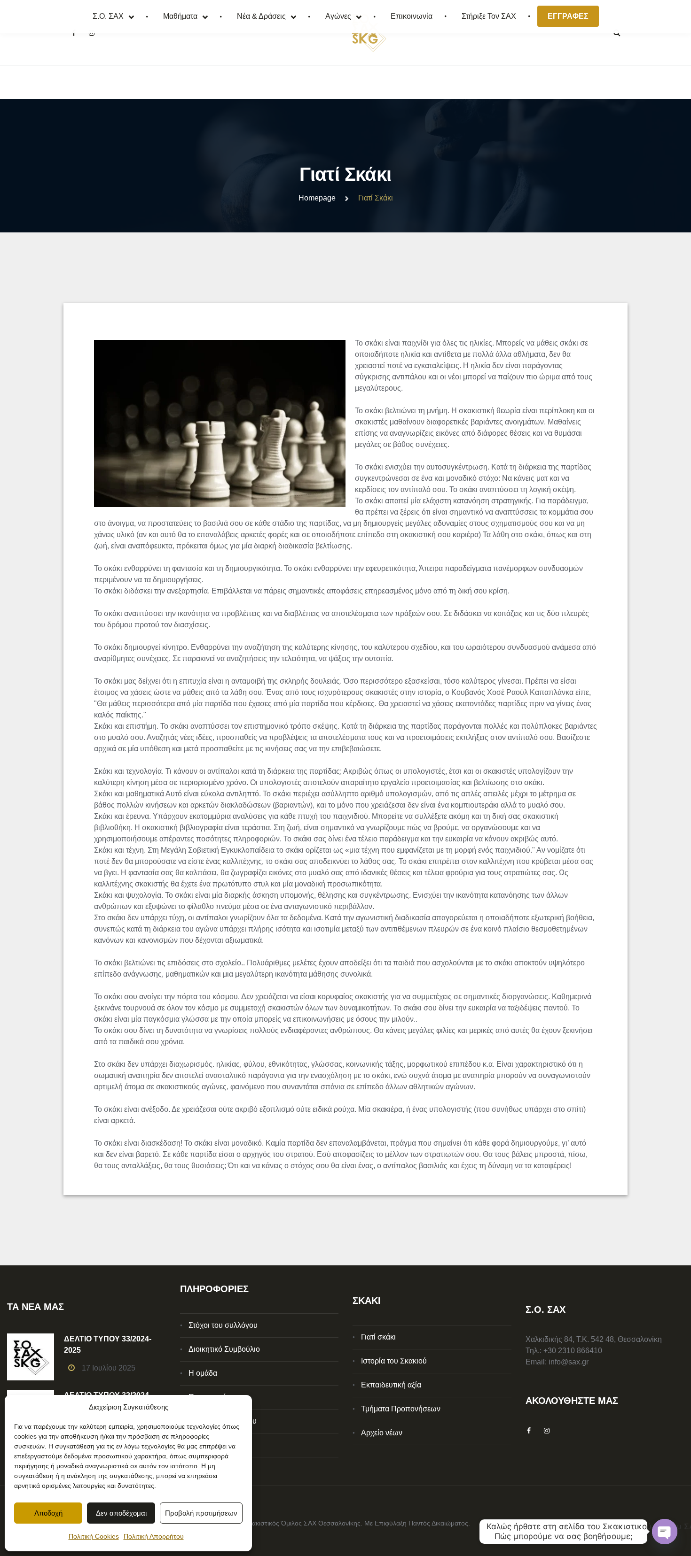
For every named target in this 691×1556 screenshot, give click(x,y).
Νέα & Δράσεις (261, 16)
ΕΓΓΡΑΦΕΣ (568, 16)
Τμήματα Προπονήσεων (400, 1409)
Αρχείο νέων (381, 1433)
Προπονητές (209, 1397)
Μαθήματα (180, 16)
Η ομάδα (202, 1373)
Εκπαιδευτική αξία (391, 1385)
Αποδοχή (48, 1513)
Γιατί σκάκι (378, 1337)
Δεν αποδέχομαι (121, 1513)
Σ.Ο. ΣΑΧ (108, 16)
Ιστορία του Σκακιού (394, 1361)
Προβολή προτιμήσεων (201, 1513)
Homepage (317, 198)
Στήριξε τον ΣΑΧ (489, 16)
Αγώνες (338, 16)
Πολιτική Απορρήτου (154, 1536)
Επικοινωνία (411, 16)
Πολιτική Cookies (94, 1536)
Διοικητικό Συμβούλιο (224, 1349)
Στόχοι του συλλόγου (223, 1325)
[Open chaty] (664, 1531)
